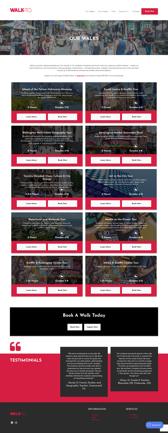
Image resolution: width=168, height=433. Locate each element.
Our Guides (103, 11)
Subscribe (96, 420)
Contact (135, 11)
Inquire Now (92, 327)
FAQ (113, 11)
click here (80, 76)
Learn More (31, 117)
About (94, 417)
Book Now (149, 11)
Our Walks (90, 11)
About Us (123, 11)
